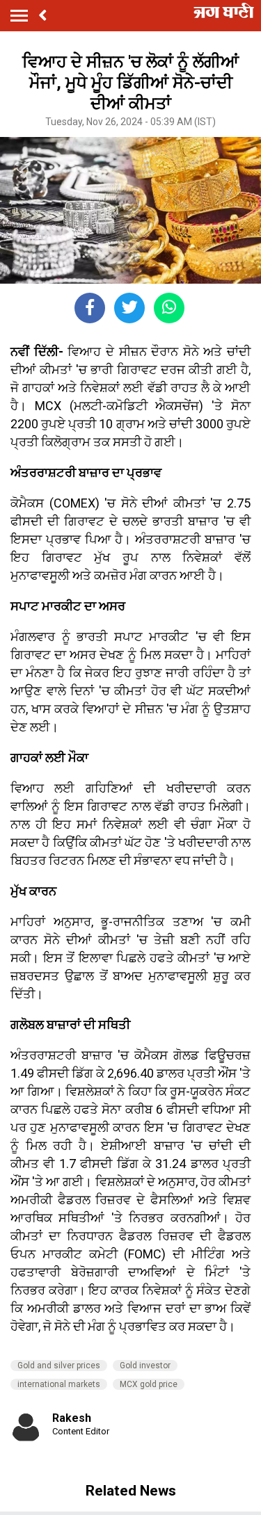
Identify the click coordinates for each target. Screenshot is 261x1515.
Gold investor (145, 1365)
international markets (58, 1384)
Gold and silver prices (58, 1365)
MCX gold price (148, 1384)
